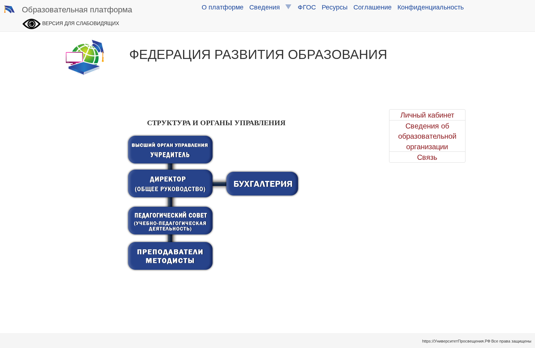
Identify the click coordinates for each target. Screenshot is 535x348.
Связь (427, 157)
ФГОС (307, 6)
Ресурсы (335, 6)
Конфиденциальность (430, 6)
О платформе (222, 6)
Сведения (267, 6)
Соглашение (372, 6)
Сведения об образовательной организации (427, 135)
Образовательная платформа (77, 9)
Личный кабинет (427, 115)
